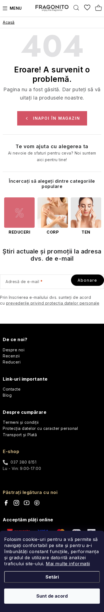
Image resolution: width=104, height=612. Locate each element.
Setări (52, 577)
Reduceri (12, 362)
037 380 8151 (23, 462)
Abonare (87, 280)
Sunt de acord (52, 596)
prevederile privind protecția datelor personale (53, 303)
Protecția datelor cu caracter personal (40, 428)
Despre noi (13, 349)
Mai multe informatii (68, 563)
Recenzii (11, 356)
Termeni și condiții (21, 422)
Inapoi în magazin (56, 118)
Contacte (12, 389)
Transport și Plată (20, 434)
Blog (7, 395)
